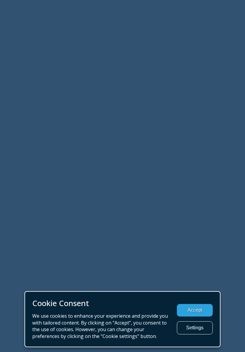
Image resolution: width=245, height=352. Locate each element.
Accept (195, 310)
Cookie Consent (60, 303)
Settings (194, 327)
